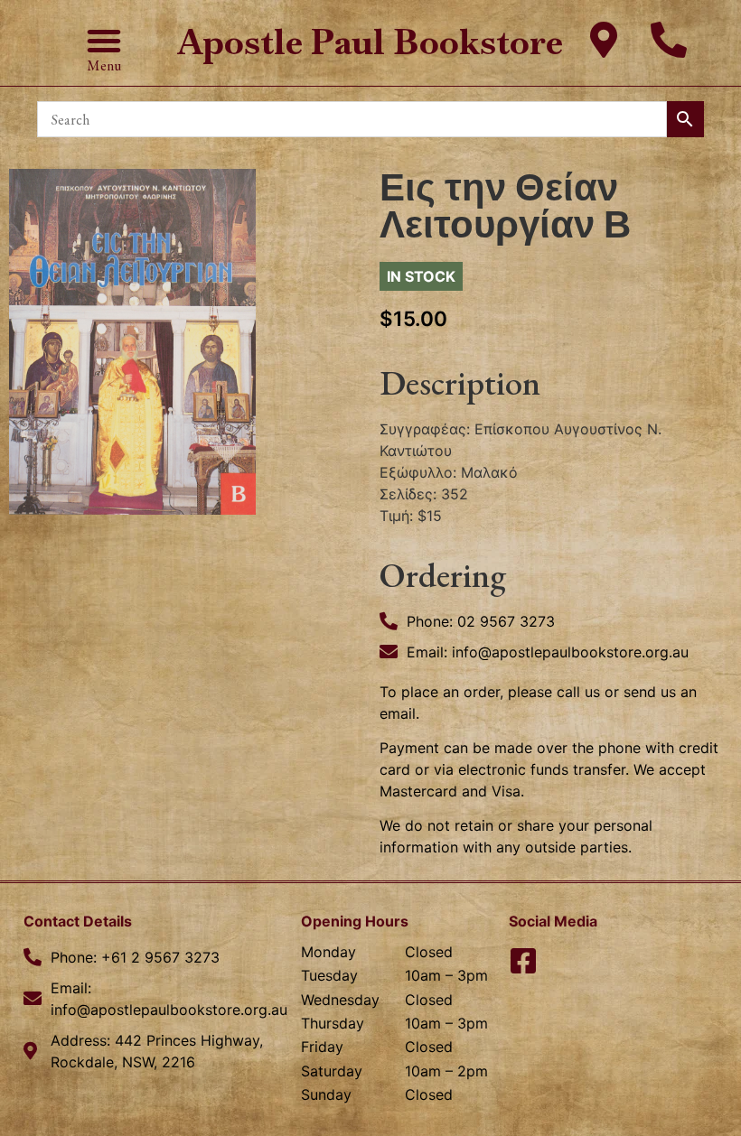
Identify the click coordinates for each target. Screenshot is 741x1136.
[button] (104, 41)
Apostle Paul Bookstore (370, 42)
